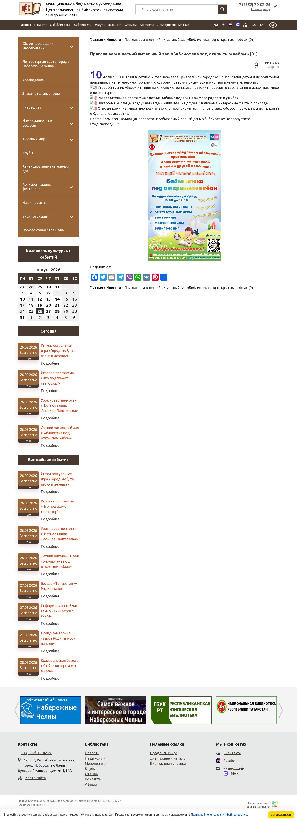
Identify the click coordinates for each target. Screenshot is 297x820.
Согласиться (281, 814)
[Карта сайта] (245, 25)
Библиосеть (83, 25)
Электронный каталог (168, 758)
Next (280, 710)
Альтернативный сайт (173, 25)
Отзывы (131, 25)
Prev (16, 710)
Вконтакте (232, 753)
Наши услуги (95, 758)
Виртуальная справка (168, 763)
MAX (235, 773)
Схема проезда (260, 9)
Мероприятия (96, 763)
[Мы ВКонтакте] (216, 25)
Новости (40, 25)
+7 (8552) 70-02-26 (36, 753)
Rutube (229, 761)
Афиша (91, 784)
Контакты (147, 25)
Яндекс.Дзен (234, 768)
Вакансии (114, 25)
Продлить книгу (163, 753)
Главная (25, 25)
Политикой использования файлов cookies (219, 814)
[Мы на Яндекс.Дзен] (223, 25)
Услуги (100, 25)
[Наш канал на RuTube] (230, 25)
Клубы (90, 769)
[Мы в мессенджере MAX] (238, 25)
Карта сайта (35, 778)
